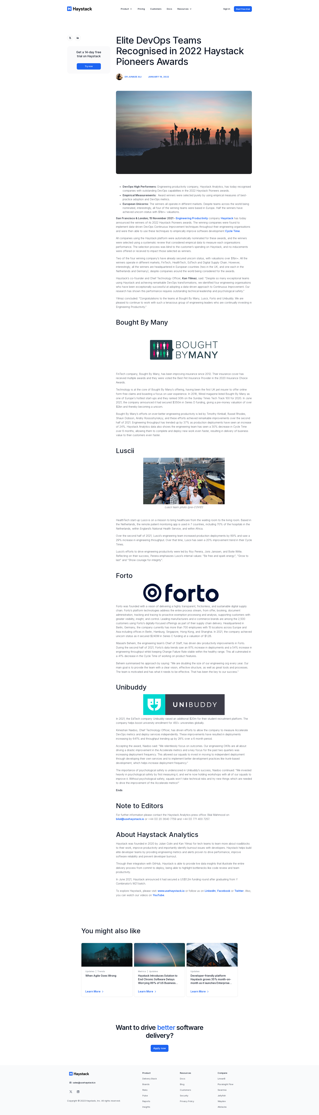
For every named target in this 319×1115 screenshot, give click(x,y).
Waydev (222, 1101)
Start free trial (243, 9)
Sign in (226, 8)
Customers (155, 8)
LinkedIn (210, 890)
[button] (126, 8)
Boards (146, 1084)
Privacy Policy (187, 1101)
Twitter (239, 890)
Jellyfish (222, 1095)
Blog (182, 1084)
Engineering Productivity (192, 218)
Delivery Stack (149, 1078)
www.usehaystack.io (171, 890)
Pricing (141, 8)
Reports (146, 1101)
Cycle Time (232, 231)
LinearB (221, 1078)
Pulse (145, 1095)
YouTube (158, 895)
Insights (146, 1107)
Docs (169, 8)
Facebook (223, 890)
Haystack (227, 218)
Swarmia (222, 1090)
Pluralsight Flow (226, 1084)
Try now (89, 66)
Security (184, 1095)
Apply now (159, 1048)
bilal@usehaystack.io (130, 819)
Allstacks (222, 1107)
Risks (145, 1090)
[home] (79, 8)
